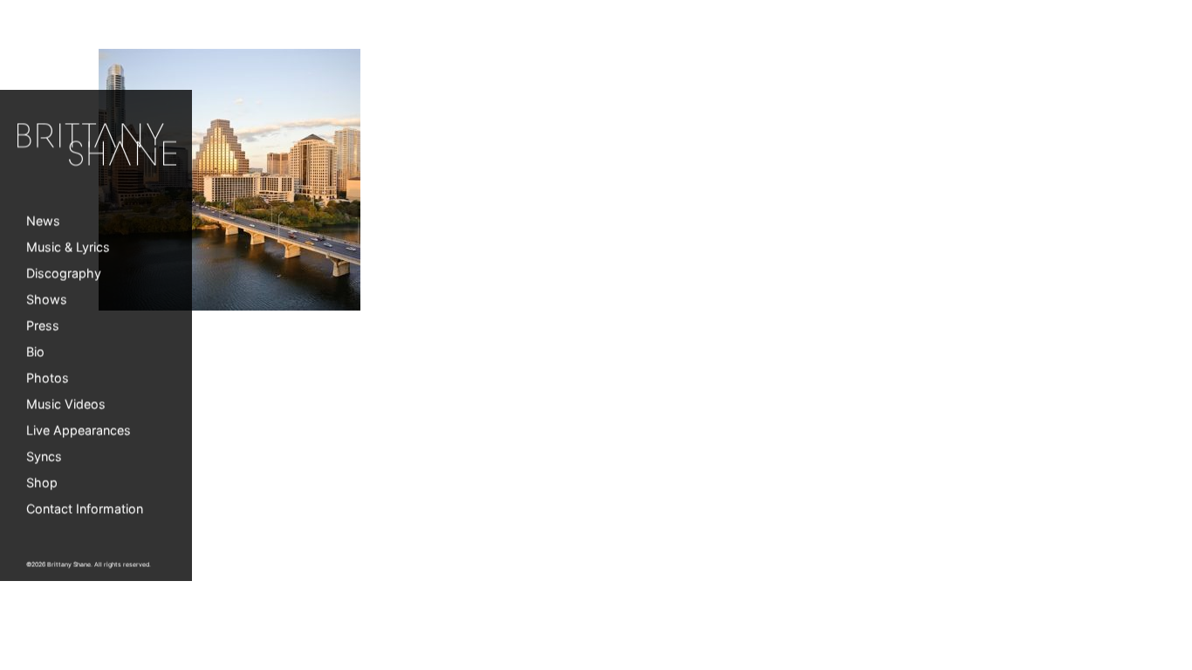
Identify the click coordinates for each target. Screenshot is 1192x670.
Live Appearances (78, 430)
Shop (42, 482)
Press (42, 325)
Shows (46, 299)
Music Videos (66, 404)
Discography (63, 273)
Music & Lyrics (68, 247)
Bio (35, 352)
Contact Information (84, 509)
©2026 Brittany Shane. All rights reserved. (88, 565)
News (43, 221)
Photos (47, 378)
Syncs (44, 456)
